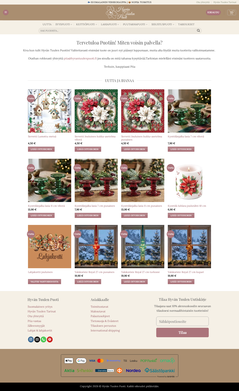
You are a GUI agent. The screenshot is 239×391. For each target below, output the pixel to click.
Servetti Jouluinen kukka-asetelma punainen (141, 138)
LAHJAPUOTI (109, 24)
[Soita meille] (43, 339)
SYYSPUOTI (62, 24)
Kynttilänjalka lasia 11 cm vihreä (46, 205)
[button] (6, 12)
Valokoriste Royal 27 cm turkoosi (140, 272)
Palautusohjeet (100, 316)
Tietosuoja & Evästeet (104, 321)
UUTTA (47, 24)
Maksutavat (98, 311)
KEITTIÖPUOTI (85, 24)
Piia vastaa (34, 321)
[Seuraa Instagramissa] (31, 339)
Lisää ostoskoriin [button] (41, 149)
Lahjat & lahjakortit (40, 330)
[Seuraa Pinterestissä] (50, 339)
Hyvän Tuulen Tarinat (224, 2)
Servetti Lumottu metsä (42, 136)
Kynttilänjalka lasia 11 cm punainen (141, 205)
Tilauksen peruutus (103, 325)
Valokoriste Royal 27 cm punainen (94, 272)
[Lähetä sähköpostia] (37, 339)
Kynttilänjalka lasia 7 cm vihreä (186, 136)
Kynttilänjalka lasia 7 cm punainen (95, 205)
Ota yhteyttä (203, 2)
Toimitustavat (99, 306)
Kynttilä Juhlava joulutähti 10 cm (187, 205)
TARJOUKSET (186, 24)
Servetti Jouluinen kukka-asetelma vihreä (95, 138)
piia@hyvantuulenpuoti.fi (80, 58)
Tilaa (182, 332)
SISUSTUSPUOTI (162, 24)
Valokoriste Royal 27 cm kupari (186, 272)
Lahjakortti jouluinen (40, 272)
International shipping (105, 330)
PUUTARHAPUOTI (134, 24)
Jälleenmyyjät (36, 325)
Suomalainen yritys (40, 306)
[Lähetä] (199, 31)
